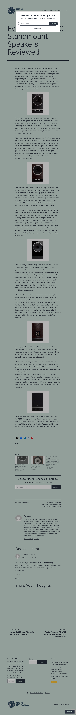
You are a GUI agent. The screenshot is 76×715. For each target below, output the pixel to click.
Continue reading (38, 28)
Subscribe (53, 23)
